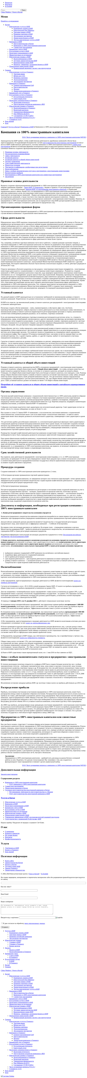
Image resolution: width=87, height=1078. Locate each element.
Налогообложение (11, 169)
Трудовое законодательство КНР (25, 61)
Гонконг (8, 70)
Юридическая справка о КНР (20, 57)
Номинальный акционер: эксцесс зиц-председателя (32, 68)
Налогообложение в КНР (23, 59)
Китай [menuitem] (7, 974)
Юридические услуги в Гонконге (21, 72)
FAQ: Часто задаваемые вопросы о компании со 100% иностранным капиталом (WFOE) (54, 137)
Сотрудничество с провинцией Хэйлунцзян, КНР (23, 819)
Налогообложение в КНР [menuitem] (23, 1008)
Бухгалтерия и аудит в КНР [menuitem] (19, 1000)
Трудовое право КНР (12, 866)
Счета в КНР (14, 955)
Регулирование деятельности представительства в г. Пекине (31, 792)
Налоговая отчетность (22, 102)
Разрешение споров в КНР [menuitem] (23, 978)
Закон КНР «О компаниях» (34, 187)
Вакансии (8, 2)
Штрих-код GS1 (19, 76)
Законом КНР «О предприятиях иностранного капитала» (46, 189)
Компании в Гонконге (17, 83)
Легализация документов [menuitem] (23, 985)
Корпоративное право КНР (23, 62)
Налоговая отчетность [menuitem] (22, 1052)
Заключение (9, 177)
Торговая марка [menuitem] (19, 1023)
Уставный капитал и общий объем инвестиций (22, 159)
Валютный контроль (21, 110)
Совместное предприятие (23, 47)
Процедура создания (12, 165)
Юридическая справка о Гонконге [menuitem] (21, 1055)
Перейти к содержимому (10, 21)
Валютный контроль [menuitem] (21, 1059)
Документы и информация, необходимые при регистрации (26, 167)
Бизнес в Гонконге (11, 850)
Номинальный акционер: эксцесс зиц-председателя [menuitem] (32, 1018)
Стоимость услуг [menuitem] (15, 1069)
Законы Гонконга (11, 868)
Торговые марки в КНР (22, 32)
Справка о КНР (15, 942)
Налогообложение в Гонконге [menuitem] (24, 1057)
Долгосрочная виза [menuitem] (20, 1029)
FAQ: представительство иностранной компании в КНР (29, 794)
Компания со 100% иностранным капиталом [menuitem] (30, 995)
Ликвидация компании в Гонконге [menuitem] (26, 1040)
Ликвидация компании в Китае (16, 788)
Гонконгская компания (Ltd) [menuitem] (24, 1035)
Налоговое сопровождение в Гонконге (23, 100)
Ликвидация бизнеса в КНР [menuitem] (24, 987)
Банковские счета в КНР (18, 49)
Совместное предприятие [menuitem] (23, 997)
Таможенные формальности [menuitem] (24, 1061)
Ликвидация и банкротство (15, 870)
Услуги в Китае (13, 127)
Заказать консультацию (9, 774)
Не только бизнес (11, 835)
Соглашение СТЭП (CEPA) (23, 116)
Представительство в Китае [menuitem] (24, 993)
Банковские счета (11, 954)
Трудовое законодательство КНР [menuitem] (25, 1010)
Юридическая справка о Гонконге (21, 106)
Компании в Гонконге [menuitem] (17, 1033)
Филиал (16, 89)
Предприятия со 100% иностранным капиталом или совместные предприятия (33, 175)
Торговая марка (19, 74)
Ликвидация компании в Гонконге (26, 91)
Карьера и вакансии (12, 833)
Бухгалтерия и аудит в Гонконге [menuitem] (20, 1044)
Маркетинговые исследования (20, 55)
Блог (6, 123)
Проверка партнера (21, 78)
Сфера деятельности (12, 156)
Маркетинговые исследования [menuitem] (20, 1004)
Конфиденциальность (13, 839)
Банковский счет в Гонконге (19, 93)
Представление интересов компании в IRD (29, 104)
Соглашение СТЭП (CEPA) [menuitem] (23, 1065)
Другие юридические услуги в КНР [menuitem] (27, 989)
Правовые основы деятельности (16, 152)
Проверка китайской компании (20, 936)
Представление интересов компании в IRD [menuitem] (29, 1054)
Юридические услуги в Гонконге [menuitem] (21, 1021)
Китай (7, 25)
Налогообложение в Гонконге (24, 108)
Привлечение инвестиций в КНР (21, 66)
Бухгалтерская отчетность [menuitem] (23, 1046)
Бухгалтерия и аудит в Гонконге (20, 95)
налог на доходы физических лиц (38, 623)
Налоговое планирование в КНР (21, 53)
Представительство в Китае (24, 44)
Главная (4, 127)
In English (8, 6)
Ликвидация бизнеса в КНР (24, 38)
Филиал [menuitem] (16, 1038)
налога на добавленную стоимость (32, 638)
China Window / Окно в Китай (11, 12)
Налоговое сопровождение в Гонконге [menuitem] (23, 1050)
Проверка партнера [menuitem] (21, 1027)
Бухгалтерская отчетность (23, 97)
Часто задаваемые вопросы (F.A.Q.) (22, 117)
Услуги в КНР (10, 931)
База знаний (9, 121)
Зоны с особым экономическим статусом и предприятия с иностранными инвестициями (37, 171)
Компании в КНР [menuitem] (15, 991)
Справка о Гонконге (16, 944)
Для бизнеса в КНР (12, 848)
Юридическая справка (13, 940)
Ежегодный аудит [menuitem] (20, 1048)
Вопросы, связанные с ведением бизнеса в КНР (31, 64)
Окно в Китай (34, 874)
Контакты (8, 4)
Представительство (21, 87)
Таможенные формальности (24, 112)
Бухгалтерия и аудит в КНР (19, 51)
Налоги (8, 948)
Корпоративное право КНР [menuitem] (23, 1012)
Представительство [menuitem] (21, 1036)
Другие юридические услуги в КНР (27, 40)
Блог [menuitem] (6, 1072)
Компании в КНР (15, 42)
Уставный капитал (11, 158)
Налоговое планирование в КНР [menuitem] (21, 1002)
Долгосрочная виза (20, 80)
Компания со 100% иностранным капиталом (30, 45)
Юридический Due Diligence (24, 30)
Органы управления (12, 161)
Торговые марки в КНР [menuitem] (22, 982)
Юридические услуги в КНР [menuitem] (19, 976)
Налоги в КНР (14, 950)
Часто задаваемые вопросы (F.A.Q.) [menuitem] (22, 1067)
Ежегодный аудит (20, 98)
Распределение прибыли (14, 173)
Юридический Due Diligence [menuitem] (24, 980)
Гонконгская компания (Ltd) (24, 85)
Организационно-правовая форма (17, 154)
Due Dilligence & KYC (22, 114)
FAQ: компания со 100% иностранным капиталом (27, 784)
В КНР (11, 961)
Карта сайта (9, 861)
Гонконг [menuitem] (8, 1019)
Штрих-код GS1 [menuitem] (19, 1025)
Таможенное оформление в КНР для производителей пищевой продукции (32, 817)
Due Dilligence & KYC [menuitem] (22, 1063)
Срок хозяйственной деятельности (17, 163)
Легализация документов (23, 36)
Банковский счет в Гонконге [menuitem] (19, 1042)
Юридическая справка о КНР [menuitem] (20, 1006)
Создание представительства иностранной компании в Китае (27, 790)
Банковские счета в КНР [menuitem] (18, 999)
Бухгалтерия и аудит (12, 959)
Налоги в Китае (11, 864)
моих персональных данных (35, 923)
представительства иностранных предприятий (60, 143)
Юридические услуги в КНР (19, 26)
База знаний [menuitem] (9, 1071)
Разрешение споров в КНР (23, 28)
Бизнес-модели (14, 946)
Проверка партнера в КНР (23, 34)
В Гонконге (13, 957)
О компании (9, 831)
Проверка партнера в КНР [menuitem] (23, 983)
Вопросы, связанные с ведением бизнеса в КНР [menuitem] (31, 1014)
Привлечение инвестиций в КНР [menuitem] (21, 1016)
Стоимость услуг (15, 119)
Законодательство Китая (14, 863)
